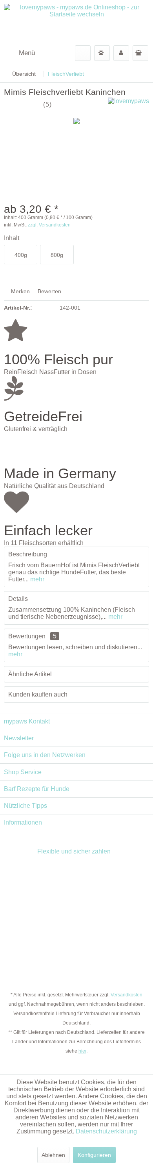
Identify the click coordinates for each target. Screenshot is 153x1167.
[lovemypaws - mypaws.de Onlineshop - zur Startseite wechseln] (76, 22)
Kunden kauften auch (37, 694)
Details (18, 598)
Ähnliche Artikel (30, 674)
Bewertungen (27, 636)
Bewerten (48, 291)
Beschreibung (27, 554)
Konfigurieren (94, 1155)
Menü (27, 53)
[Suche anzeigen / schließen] (83, 53)
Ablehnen (53, 1155)
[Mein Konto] (121, 53)
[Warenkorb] (140, 53)
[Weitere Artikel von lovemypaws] (128, 104)
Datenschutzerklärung (106, 1131)
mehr (36, 579)
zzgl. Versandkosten (49, 225)
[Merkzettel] (102, 53)
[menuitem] (19, 53)
